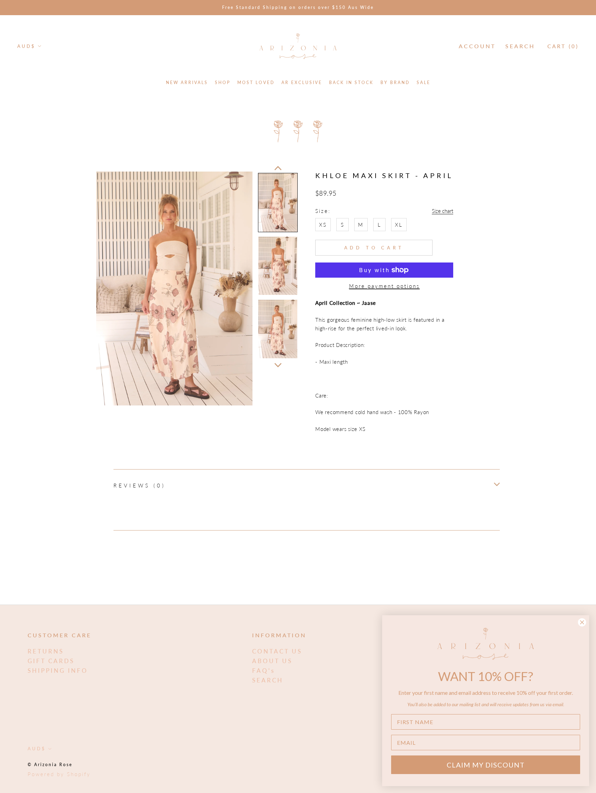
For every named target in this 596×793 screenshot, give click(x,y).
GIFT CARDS (51, 661)
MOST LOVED (256, 82)
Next (278, 365)
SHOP (222, 82)
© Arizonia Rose (50, 764)
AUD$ (26, 46)
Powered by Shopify (59, 774)
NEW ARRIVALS (187, 82)
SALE (423, 82)
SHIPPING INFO (58, 670)
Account (477, 46)
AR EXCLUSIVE (301, 82)
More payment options (384, 286)
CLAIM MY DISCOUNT (486, 765)
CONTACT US (277, 651)
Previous (278, 168)
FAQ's (263, 670)
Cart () (563, 46)
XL (399, 225)
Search (520, 46)
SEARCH (267, 680)
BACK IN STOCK (351, 82)
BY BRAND (395, 82)
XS (323, 225)
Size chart (442, 211)
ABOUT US (272, 661)
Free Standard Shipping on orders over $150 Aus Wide (298, 7)
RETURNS (46, 651)
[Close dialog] (582, 622)
